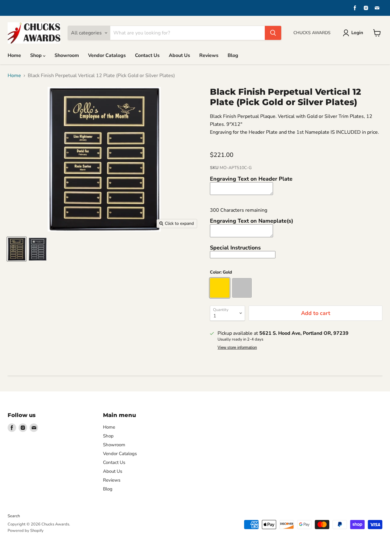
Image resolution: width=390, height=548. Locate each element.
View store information (237, 347)
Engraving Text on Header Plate (251, 178)
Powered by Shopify (26, 530)
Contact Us (147, 55)
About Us (179, 55)
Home (14, 55)
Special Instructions (235, 247)
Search (14, 516)
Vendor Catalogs (107, 55)
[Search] (273, 33)
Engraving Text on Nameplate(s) (251, 221)
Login (357, 33)
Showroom (67, 55)
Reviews (208, 55)
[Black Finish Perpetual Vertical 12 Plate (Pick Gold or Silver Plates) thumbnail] (16, 249)
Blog (233, 55)
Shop (36, 55)
